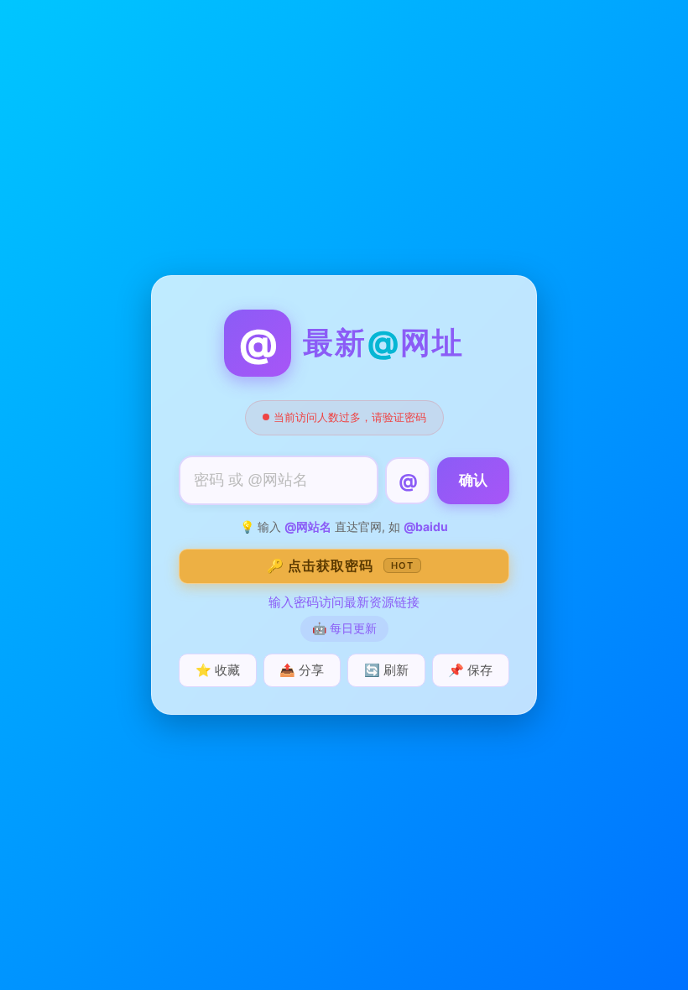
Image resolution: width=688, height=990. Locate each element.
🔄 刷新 (386, 670)
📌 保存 (470, 670)
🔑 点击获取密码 (340, 565)
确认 (473, 480)
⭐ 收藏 (217, 670)
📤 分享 (301, 670)
